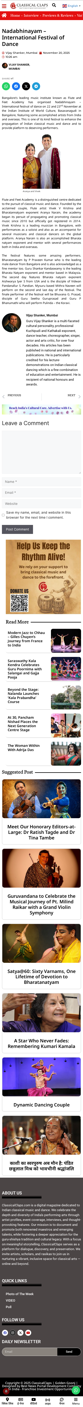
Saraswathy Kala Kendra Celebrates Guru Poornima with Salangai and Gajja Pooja (25, 668)
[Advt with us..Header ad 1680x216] (41, 413)
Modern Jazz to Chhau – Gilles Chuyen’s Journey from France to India (26, 638)
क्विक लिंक (7, 1403)
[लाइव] (47, 1400)
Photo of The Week (20, 1294)
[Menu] (76, 1399)
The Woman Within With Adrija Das (24, 747)
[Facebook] (16, 86)
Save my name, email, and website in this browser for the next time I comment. (38, 515)
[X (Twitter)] (26, 86)
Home (15, 15)
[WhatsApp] (6, 86)
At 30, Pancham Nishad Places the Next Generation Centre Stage (23, 723)
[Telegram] (36, 86)
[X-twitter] (20, 1333)
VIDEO (10, 1300)
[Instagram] (13, 1333)
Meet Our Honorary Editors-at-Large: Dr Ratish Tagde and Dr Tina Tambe (41, 832)
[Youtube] (28, 1333)
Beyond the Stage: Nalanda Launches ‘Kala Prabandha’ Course (23, 695)
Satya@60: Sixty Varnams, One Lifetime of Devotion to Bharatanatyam (42, 976)
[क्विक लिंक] (7, 1399)
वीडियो (33, 1403)
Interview (31, 15)
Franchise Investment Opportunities (48, 1389)
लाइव (48, 1403)
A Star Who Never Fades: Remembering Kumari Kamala (41, 1043)
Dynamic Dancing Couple (42, 1104)
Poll (8, 1307)
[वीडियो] (34, 1399)
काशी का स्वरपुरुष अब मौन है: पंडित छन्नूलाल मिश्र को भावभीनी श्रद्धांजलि (41, 1166)
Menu (76, 1403)
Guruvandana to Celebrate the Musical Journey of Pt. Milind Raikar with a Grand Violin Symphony (41, 904)
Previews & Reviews (57, 15)
